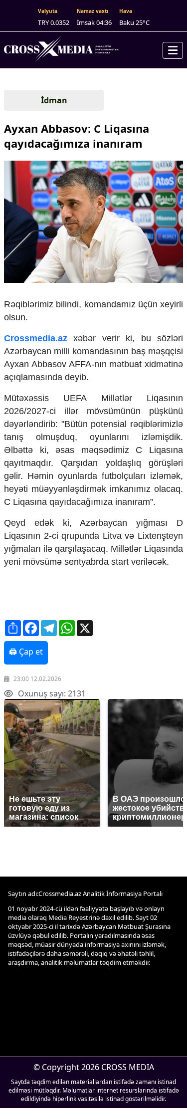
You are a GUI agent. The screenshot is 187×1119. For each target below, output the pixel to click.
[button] (92, 223)
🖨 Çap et (26, 651)
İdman (54, 100)
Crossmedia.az (35, 338)
